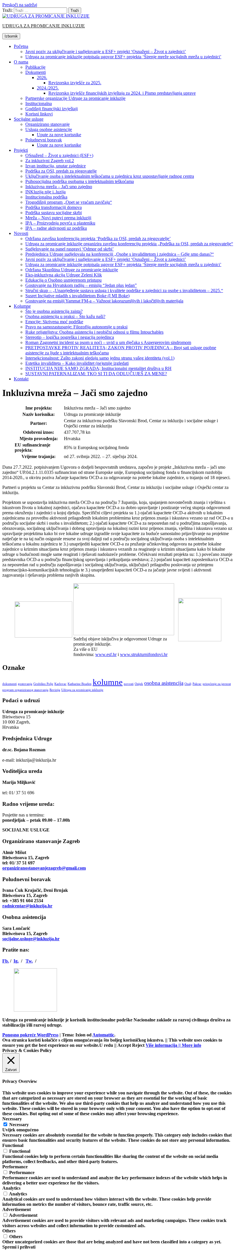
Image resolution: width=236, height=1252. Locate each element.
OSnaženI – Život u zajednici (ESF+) (59, 155)
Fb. (5, 960)
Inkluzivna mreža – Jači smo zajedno (58, 186)
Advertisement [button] (16, 1209)
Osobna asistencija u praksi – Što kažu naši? (65, 316)
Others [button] (9, 1230)
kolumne (108, 682)
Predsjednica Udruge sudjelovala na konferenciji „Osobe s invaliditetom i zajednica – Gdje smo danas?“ (119, 254)
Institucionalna (38, 103)
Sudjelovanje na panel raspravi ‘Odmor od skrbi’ (69, 248)
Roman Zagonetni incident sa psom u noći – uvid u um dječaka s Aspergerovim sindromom (108, 342)
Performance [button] (15, 1166)
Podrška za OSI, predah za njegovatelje (61, 171)
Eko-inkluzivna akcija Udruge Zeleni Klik (63, 274)
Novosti (21, 233)
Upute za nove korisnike (59, 134)
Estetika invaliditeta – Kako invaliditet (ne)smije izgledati (77, 363)
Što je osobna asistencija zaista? (54, 311)
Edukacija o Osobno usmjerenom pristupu (63, 280)
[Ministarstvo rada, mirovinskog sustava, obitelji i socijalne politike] (43, 636)
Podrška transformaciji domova (53, 207)
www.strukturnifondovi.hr (144, 654)
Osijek (139, 683)
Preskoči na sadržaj (19, 4)
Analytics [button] (11, 1188)
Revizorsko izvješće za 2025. (74, 82)
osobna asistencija (163, 683)
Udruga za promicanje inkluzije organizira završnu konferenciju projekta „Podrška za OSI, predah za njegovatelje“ (129, 243)
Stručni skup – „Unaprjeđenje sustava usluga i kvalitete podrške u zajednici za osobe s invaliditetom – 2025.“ (124, 290)
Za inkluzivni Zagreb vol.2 (49, 160)
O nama (21, 61)
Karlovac (60, 683)
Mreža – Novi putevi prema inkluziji (58, 217)
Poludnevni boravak (43, 139)
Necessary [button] (12, 1118)
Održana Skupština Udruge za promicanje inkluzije (71, 269)
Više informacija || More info (173, 1045)
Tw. (29, 960)
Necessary (19, 1124)
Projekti (21, 150)
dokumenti (9, 683)
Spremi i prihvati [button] (18, 1246)
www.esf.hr (106, 654)
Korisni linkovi (39, 113)
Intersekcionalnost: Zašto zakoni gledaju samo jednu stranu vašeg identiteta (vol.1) (99, 358)
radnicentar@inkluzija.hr (27, 905)
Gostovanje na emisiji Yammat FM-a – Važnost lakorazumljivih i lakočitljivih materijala (104, 300)
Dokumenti (35, 72)
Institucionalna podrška (46, 197)
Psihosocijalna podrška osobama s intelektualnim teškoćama (79, 181)
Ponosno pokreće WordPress (30, 1034)
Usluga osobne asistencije (48, 129)
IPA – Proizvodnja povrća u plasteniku (60, 222)
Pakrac (197, 683)
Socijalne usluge (28, 119)
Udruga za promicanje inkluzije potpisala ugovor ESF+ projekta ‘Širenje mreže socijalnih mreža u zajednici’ (123, 56)
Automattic (103, 1034)
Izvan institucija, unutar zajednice (55, 165)
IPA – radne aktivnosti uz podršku (56, 228)
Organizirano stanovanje (47, 124)
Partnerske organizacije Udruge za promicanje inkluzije (75, 98)
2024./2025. (48, 87)
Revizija (55, 690)
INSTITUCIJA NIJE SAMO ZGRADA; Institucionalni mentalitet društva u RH (98, 368)
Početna (21, 46)
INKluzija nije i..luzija (45, 191)
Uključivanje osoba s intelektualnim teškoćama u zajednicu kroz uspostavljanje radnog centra (109, 176)
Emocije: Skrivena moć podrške (54, 321)
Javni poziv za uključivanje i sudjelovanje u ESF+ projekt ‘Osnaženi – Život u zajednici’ (105, 51)
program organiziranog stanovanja (25, 690)
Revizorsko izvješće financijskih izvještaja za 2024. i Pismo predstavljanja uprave (122, 93)
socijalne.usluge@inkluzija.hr (31, 938)
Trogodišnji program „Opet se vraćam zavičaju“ (68, 202)
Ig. (16, 960)
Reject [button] (138, 1045)
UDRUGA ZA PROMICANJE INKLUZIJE (43, 25)
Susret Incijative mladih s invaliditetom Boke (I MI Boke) (77, 295)
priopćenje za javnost (217, 683)
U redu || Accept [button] (115, 1045)
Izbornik (11, 36)
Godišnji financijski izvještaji (51, 108)
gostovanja (25, 683)
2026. (42, 77)
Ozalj (187, 683)
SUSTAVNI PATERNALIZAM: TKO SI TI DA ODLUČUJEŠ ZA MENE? (96, 373)
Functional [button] (12, 1145)
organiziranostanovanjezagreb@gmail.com (44, 868)
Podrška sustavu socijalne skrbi (53, 212)
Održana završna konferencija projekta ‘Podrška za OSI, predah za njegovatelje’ (98, 238)
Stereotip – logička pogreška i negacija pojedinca (69, 337)
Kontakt (21, 378)
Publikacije (35, 67)
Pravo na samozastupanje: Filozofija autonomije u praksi (76, 326)
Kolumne (22, 306)
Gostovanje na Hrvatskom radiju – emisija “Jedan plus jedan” (81, 285)
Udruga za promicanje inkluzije (82, 690)
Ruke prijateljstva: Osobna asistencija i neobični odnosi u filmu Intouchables (94, 332)
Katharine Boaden (80, 683)
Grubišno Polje (43, 683)
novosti (129, 683)
